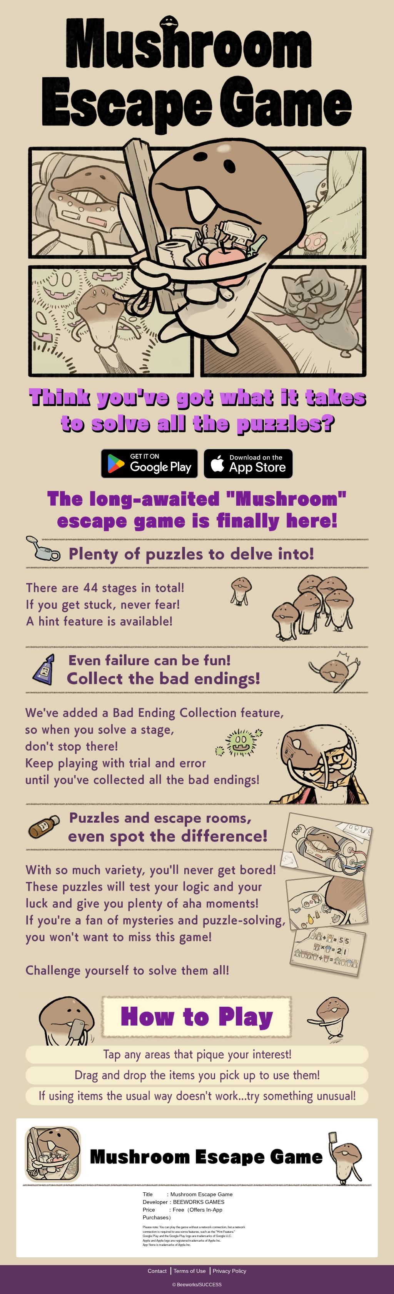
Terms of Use (190, 1271)
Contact (157, 1271)
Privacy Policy (229, 1271)
